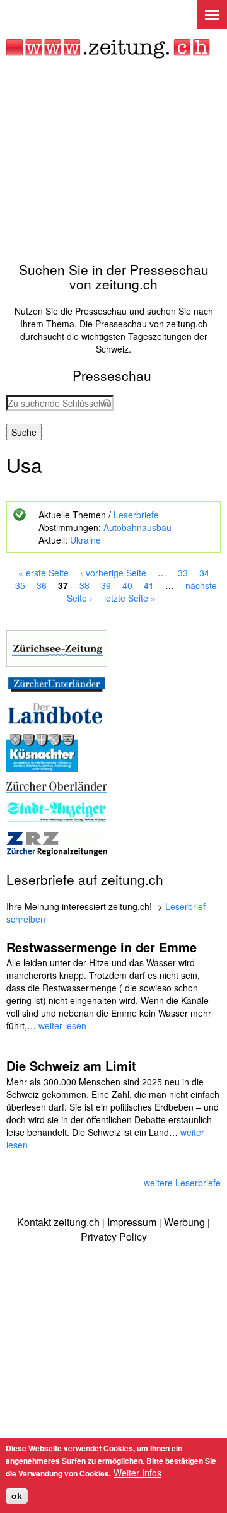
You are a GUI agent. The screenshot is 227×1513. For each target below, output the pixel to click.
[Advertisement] (113, 160)
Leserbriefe (136, 514)
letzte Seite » (130, 598)
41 (149, 585)
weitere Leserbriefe (182, 1182)
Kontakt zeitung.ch (58, 1222)
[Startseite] (108, 49)
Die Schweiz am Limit (71, 1065)
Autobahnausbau (137, 527)
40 (127, 585)
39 (106, 585)
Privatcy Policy (114, 1236)
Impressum (131, 1222)
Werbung (184, 1222)
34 (204, 572)
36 (42, 585)
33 (183, 572)
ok (16, 1496)
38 (84, 585)
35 (20, 585)
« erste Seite (43, 572)
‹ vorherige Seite (113, 572)
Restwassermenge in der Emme (101, 947)
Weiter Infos (137, 1472)
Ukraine (85, 540)
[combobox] (60, 403)
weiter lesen (62, 1025)
